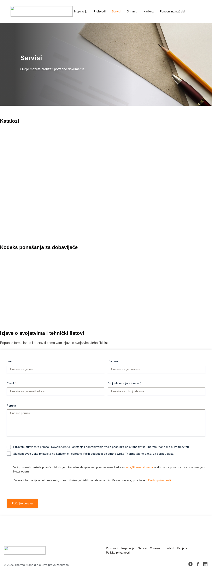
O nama (132, 11)
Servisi (116, 11)
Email (11, 383)
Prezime (113, 361)
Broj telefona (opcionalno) (124, 383)
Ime (9, 361)
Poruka (11, 405)
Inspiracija (80, 11)
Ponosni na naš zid (172, 11)
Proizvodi (100, 11)
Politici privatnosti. (160, 480)
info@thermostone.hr (139, 467)
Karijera (148, 11)
